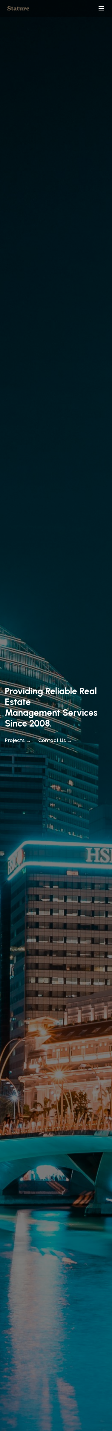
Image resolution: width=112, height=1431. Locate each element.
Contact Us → (55, 740)
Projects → (18, 740)
